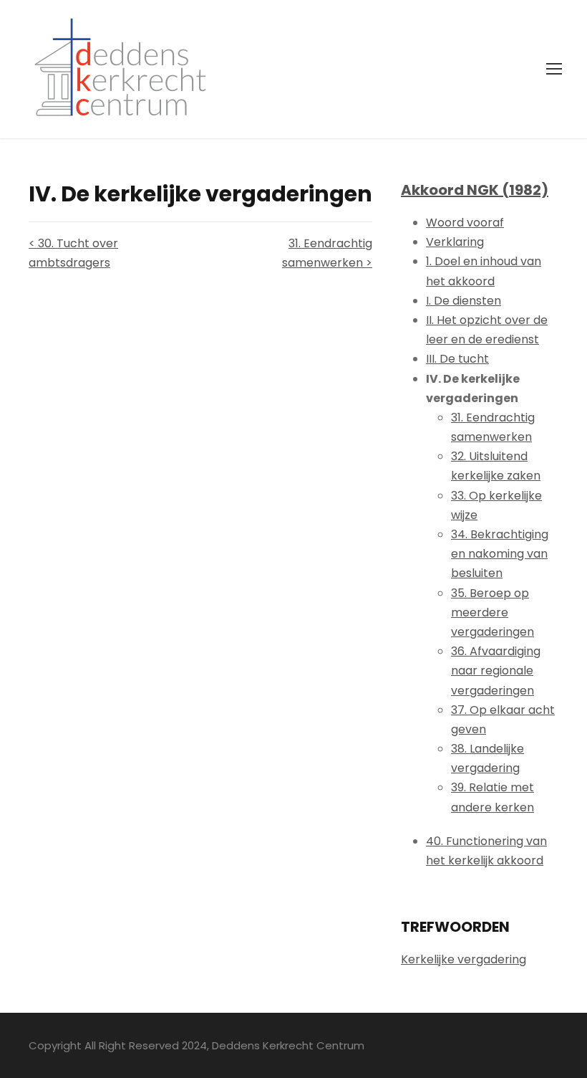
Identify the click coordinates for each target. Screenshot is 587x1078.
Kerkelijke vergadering (463, 959)
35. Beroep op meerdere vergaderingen (492, 612)
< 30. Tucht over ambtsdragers (73, 253)
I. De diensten (463, 300)
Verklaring (455, 242)
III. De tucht (457, 358)
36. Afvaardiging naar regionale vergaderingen (495, 670)
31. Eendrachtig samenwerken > (327, 253)
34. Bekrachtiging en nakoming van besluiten (499, 553)
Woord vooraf (465, 222)
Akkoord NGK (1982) (474, 190)
